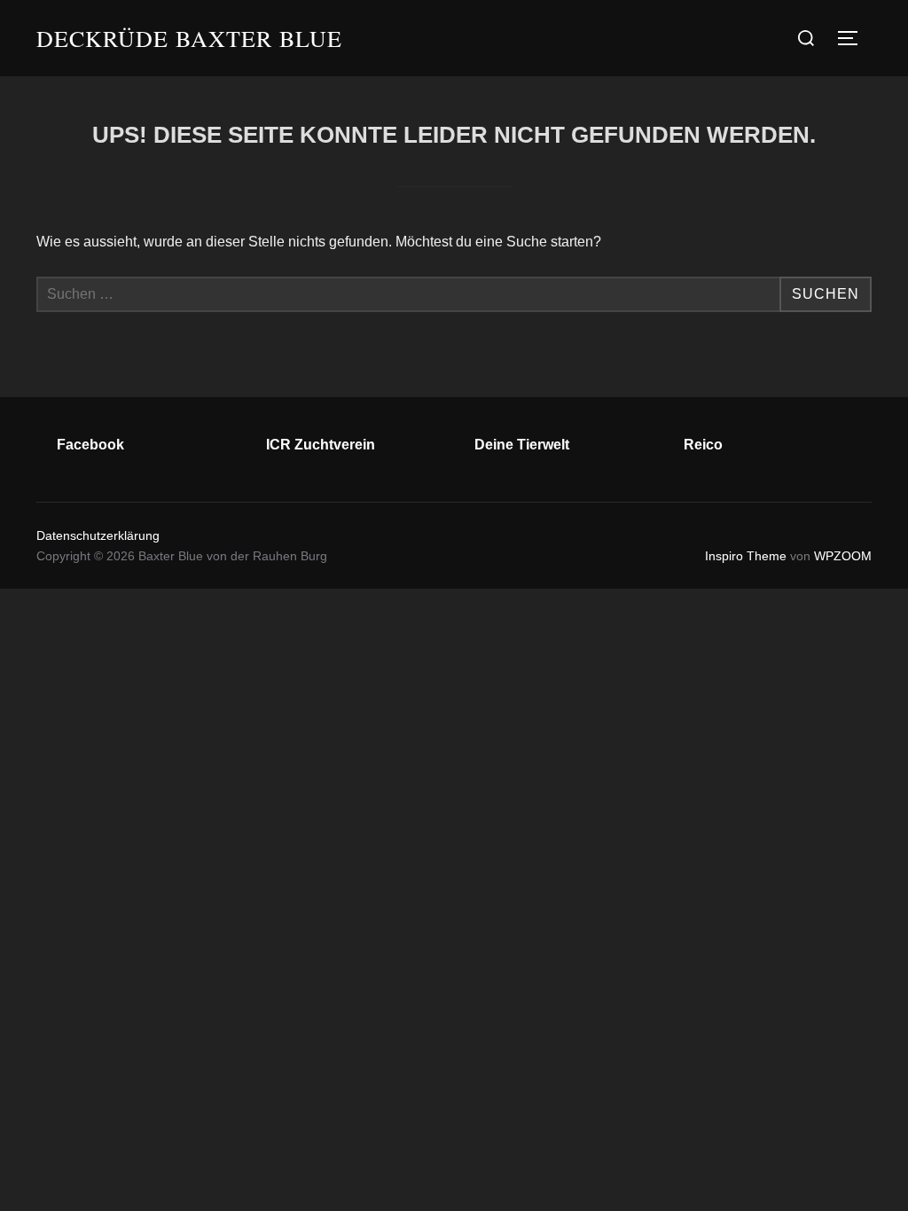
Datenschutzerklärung (98, 535)
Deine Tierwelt (521, 444)
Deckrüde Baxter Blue (189, 38)
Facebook (90, 444)
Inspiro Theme (746, 556)
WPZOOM (843, 556)
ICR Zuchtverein (320, 444)
